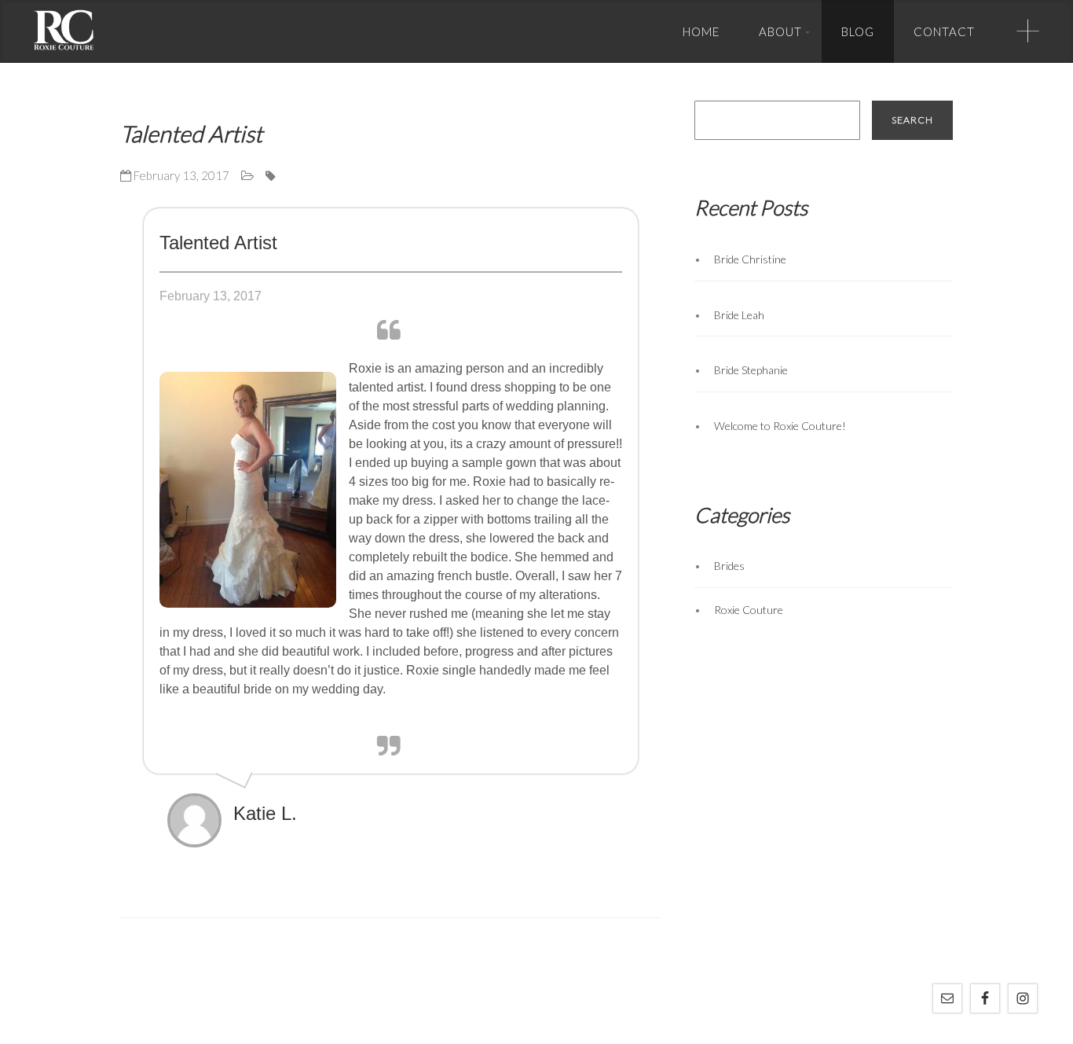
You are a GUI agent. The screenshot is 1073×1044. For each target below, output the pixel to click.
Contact (944, 31)
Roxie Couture (748, 609)
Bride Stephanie (751, 370)
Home (701, 31)
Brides (729, 565)
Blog (857, 31)
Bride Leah (739, 315)
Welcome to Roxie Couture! (780, 425)
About (780, 31)
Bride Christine (750, 259)
